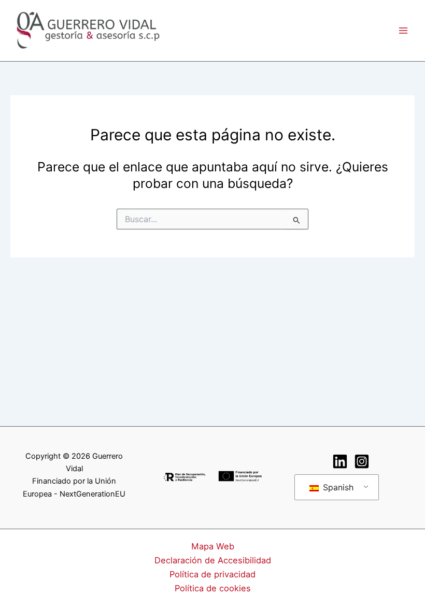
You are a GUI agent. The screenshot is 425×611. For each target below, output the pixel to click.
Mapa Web (212, 546)
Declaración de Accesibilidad (212, 560)
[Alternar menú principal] (403, 30)
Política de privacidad (212, 574)
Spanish (336, 487)
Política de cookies (213, 588)
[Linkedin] (340, 461)
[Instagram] (362, 461)
